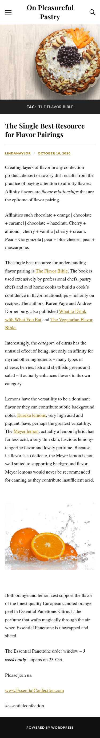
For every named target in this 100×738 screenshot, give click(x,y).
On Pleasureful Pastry (50, 12)
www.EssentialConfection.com (34, 690)
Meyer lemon (26, 431)
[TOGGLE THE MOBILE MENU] (8, 12)
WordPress (62, 727)
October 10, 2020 (54, 153)
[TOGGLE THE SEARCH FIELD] (92, 12)
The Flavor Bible (52, 270)
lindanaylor (18, 153)
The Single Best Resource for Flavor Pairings (45, 130)
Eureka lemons (31, 415)
